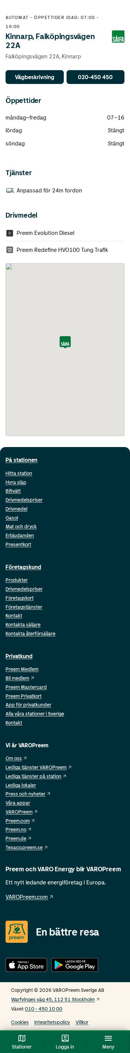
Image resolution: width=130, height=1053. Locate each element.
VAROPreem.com (27, 896)
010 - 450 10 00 (43, 1009)
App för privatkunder (28, 705)
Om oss (14, 758)
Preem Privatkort (24, 696)
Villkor (82, 1022)
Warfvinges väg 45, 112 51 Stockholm (53, 999)
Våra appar (18, 803)
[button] (65, 343)
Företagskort (20, 598)
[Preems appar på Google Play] (74, 966)
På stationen (21, 459)
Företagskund (23, 566)
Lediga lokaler (21, 785)
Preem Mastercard (26, 687)
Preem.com (18, 821)
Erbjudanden (20, 535)
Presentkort (18, 544)
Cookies (20, 1022)
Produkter (17, 580)
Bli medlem (17, 678)
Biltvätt (13, 491)
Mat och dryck (21, 526)
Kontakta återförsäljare (30, 633)
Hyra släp (16, 482)
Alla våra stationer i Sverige (35, 714)
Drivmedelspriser (24, 500)
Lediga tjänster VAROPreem (36, 767)
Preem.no (16, 829)
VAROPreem (19, 812)
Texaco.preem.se (24, 847)
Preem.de (16, 838)
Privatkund (19, 656)
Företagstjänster (24, 607)
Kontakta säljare (23, 624)
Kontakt (14, 615)
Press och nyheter (25, 794)
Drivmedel (16, 509)
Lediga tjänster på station (33, 776)
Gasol (12, 518)
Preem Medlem (22, 669)
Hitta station (19, 473)
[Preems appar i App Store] (26, 966)
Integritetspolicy (52, 1022)
